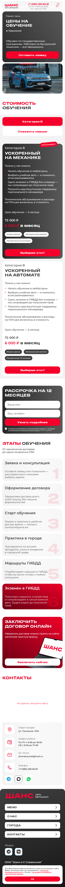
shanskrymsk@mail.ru (30, 756)
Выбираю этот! (32, 252)
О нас (12, 816)
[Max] (18, 779)
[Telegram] (8, 779)
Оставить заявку (32, 55)
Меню (12, 807)
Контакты (16, 834)
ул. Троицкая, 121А (28, 731)
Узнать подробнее (32, 422)
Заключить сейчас (32, 662)
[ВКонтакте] (18, 852)
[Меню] (57, 5)
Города (14, 825)
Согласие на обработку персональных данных (27, 428)
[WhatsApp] (28, 779)
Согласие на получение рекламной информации (31, 429)
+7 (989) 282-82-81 (38, 4)
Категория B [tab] (32, 121)
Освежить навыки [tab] (32, 131)
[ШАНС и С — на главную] (27, 796)
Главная (9, 16)
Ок (32, 879)
